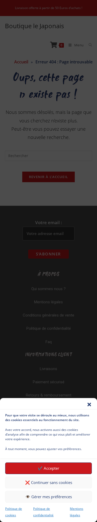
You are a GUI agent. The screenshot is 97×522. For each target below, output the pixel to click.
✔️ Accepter (48, 468)
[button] (89, 404)
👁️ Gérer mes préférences (48, 496)
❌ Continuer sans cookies (48, 482)
